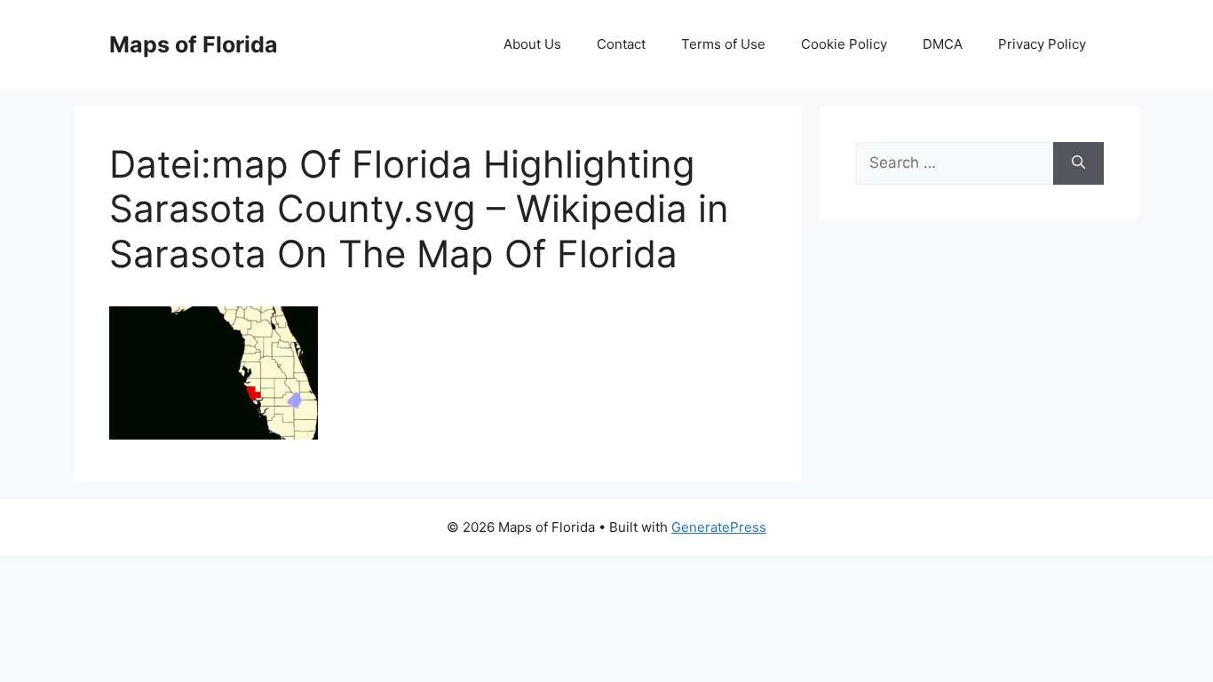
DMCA (943, 44)
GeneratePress (718, 527)
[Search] (1078, 163)
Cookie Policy (844, 44)
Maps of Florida (193, 44)
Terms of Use (723, 44)
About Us (532, 44)
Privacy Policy (1042, 44)
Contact (621, 44)
